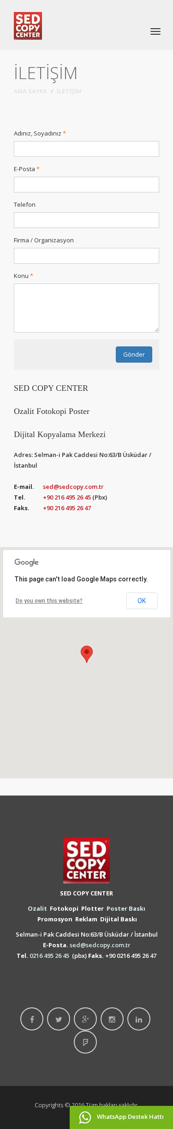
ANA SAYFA (30, 91)
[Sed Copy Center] (28, 25)
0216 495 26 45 (49, 955)
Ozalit (37, 908)
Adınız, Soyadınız (37, 133)
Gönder (134, 354)
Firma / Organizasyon (44, 240)
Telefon (25, 204)
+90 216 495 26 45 (67, 497)
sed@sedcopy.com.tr (73, 486)
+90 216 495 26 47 (67, 508)
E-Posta (24, 169)
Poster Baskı (126, 908)
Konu (21, 275)
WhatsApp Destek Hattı (129, 1116)
